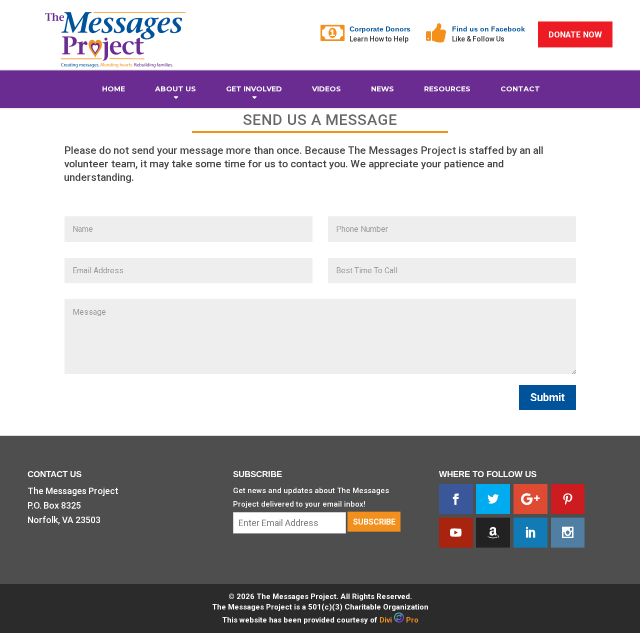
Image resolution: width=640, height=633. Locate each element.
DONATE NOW (575, 34)
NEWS (382, 88)
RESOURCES (447, 88)
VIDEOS (326, 88)
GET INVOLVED (254, 88)
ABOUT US (175, 88)
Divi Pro (399, 620)
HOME (113, 88)
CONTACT (520, 88)
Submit (547, 397)
